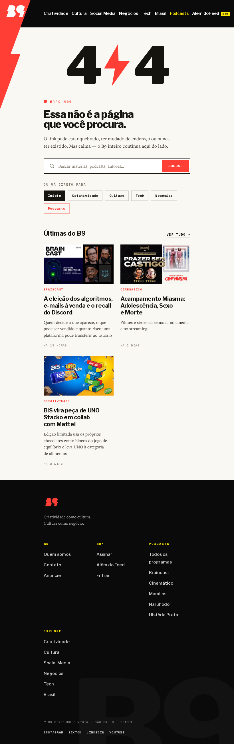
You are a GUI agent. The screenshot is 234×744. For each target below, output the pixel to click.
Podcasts (179, 13)
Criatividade (56, 13)
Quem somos (57, 554)
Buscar (175, 165)
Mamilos (157, 593)
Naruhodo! (160, 604)
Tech (146, 13)
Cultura (79, 13)
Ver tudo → (178, 234)
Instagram (53, 732)
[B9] (15, 13)
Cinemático (161, 583)
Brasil (160, 13)
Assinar (104, 554)
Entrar (103, 575)
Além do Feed (205, 13)
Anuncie (52, 575)
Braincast (159, 572)
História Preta (163, 614)
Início (54, 195)
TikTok (75, 732)
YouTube (117, 732)
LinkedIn (95, 732)
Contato (52, 564)
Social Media (103, 13)
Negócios (128, 13)
